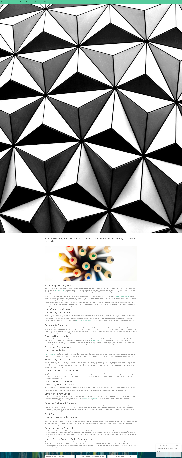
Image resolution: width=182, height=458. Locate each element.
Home (17, 2)
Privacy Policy (43, 2)
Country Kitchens (7, 2)
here (174, 454)
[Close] (179, 445)
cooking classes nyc (50, 354)
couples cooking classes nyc (90, 398)
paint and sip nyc (59, 290)
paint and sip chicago (84, 389)
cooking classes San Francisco (84, 320)
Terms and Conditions (32, 2)
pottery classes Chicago (97, 340)
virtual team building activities (121, 296)
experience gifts (82, 373)
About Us (22, 2)
